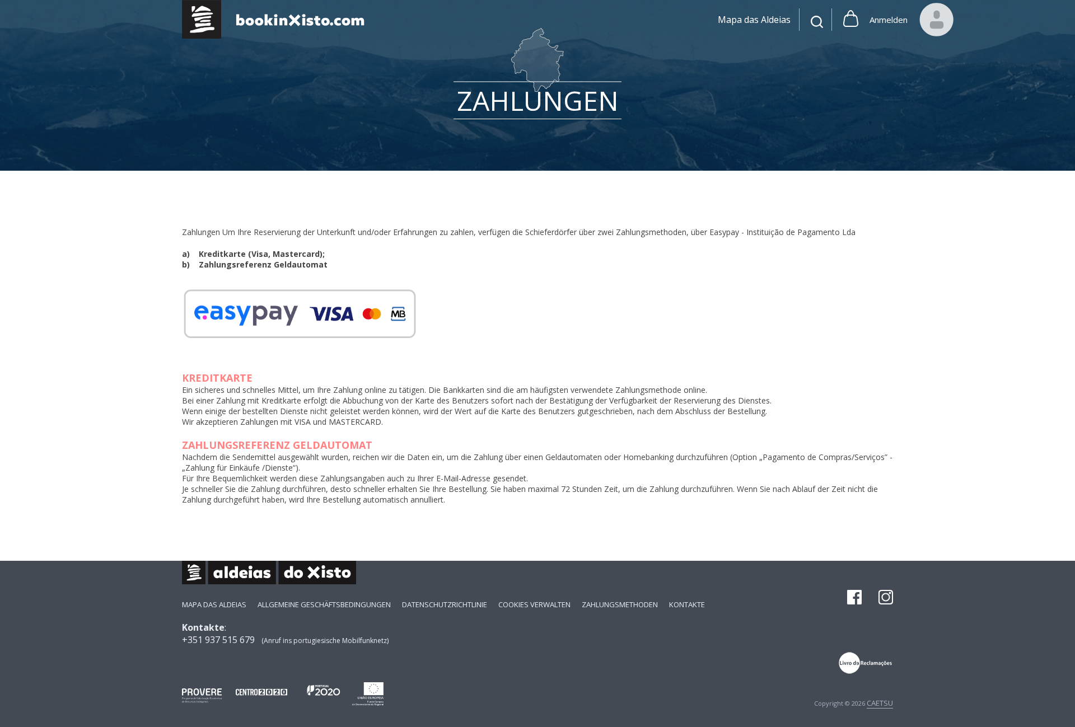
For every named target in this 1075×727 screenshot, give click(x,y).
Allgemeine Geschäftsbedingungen (324, 604)
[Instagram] (885, 598)
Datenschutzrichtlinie (444, 604)
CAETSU (880, 703)
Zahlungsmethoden (620, 604)
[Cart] (850, 19)
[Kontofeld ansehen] (937, 19)
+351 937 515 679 (218, 640)
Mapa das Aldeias (214, 604)
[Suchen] (817, 23)
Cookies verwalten (534, 604)
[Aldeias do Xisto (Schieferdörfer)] (279, 19)
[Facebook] (854, 598)
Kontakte (687, 604)
